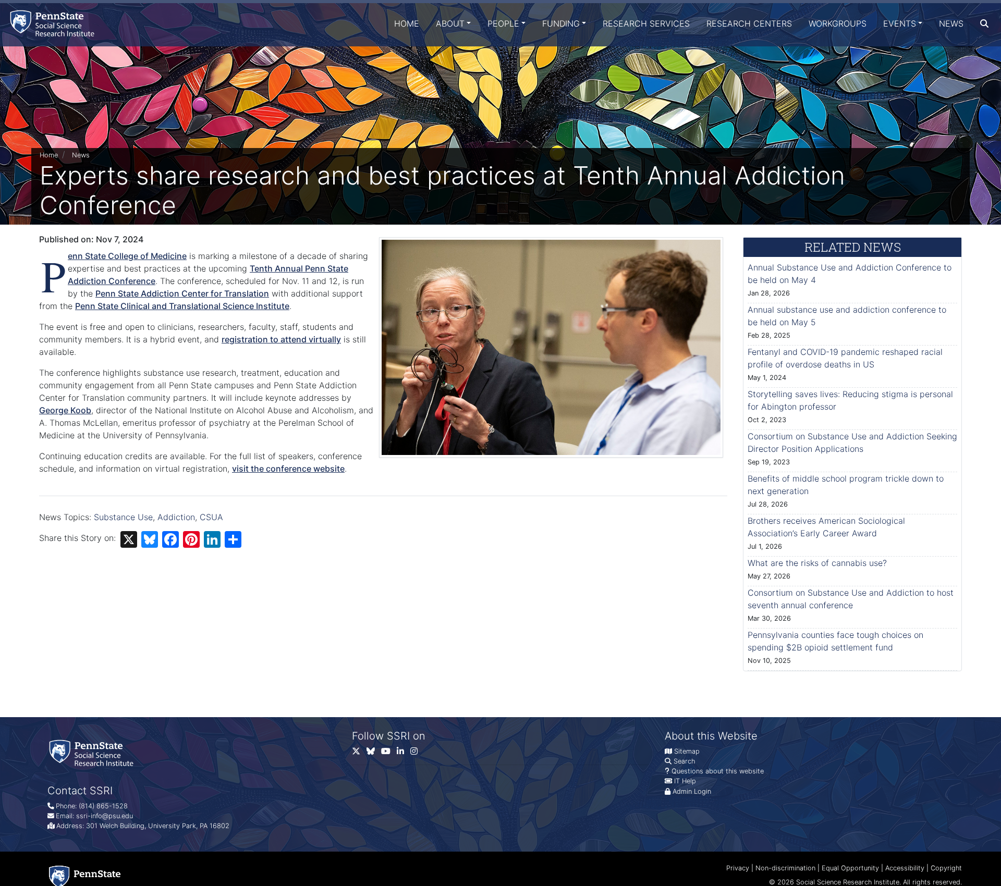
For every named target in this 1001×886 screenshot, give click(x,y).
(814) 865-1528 (103, 806)
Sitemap (687, 751)
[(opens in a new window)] (374, 753)
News (951, 23)
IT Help (685, 781)
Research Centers (749, 23)
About (450, 23)
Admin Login (692, 791)
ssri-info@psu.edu (104, 816)
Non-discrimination (785, 868)
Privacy (737, 868)
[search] (984, 23)
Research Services (646, 23)
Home (406, 23)
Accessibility (904, 868)
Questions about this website (718, 771)
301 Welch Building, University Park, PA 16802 (157, 826)
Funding (561, 23)
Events (899, 23)
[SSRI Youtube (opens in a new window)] (389, 753)
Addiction (176, 517)
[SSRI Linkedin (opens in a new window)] (403, 753)
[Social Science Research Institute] (54, 23)
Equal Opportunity (850, 868)
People (503, 23)
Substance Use (123, 517)
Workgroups (837, 23)
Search (684, 761)
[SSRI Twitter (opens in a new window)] (359, 753)
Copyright (946, 868)
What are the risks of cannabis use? (817, 563)
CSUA (211, 517)
